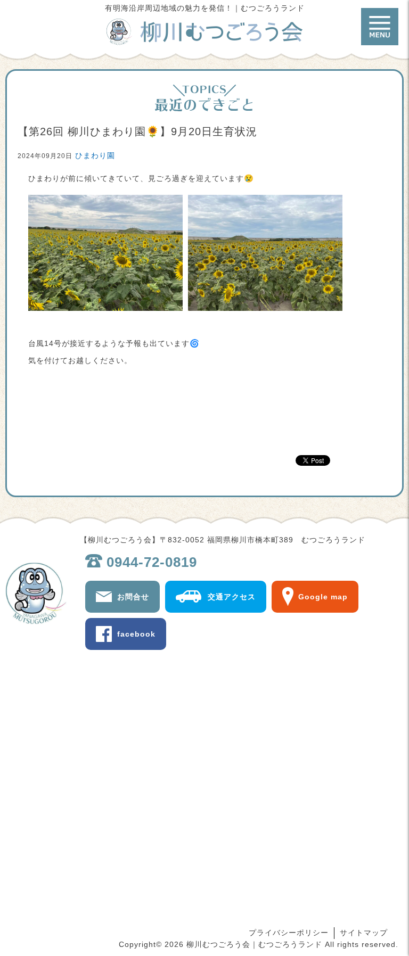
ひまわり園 (95, 155)
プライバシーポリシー (289, 932)
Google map (323, 596)
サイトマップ (364, 932)
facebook (136, 634)
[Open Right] (379, 26)
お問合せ (133, 596)
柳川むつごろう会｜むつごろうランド (204, 32)
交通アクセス (232, 596)
